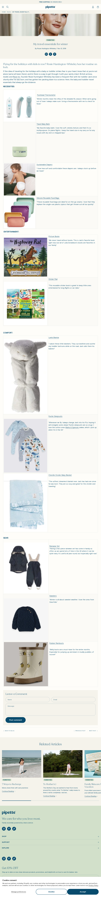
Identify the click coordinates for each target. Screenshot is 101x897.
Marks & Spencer (72, 427)
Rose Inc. (17, 77)
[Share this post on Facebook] (50, 54)
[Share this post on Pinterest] (54, 54)
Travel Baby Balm (43, 124)
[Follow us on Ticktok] (14, 829)
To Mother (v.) (49, 784)
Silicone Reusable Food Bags (48, 198)
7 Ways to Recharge (11, 784)
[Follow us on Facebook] (9, 829)
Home (4, 12)
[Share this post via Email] (46, 54)
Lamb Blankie (54, 338)
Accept (83, 892)
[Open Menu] (2, 7)
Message (11, 706)
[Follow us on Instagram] (4, 829)
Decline (51, 892)
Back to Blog (9, 730)
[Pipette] (50, 7)
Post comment (15, 720)
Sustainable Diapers (44, 165)
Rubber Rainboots (56, 643)
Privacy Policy (93, 885)
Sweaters (53, 596)
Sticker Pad (53, 279)
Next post (92, 730)
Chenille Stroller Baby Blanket (60, 475)
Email (55, 699)
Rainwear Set (54, 546)
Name (10, 699)
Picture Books (54, 236)
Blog (9, 12)
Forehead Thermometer (46, 95)
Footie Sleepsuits (55, 416)
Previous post (80, 730)
